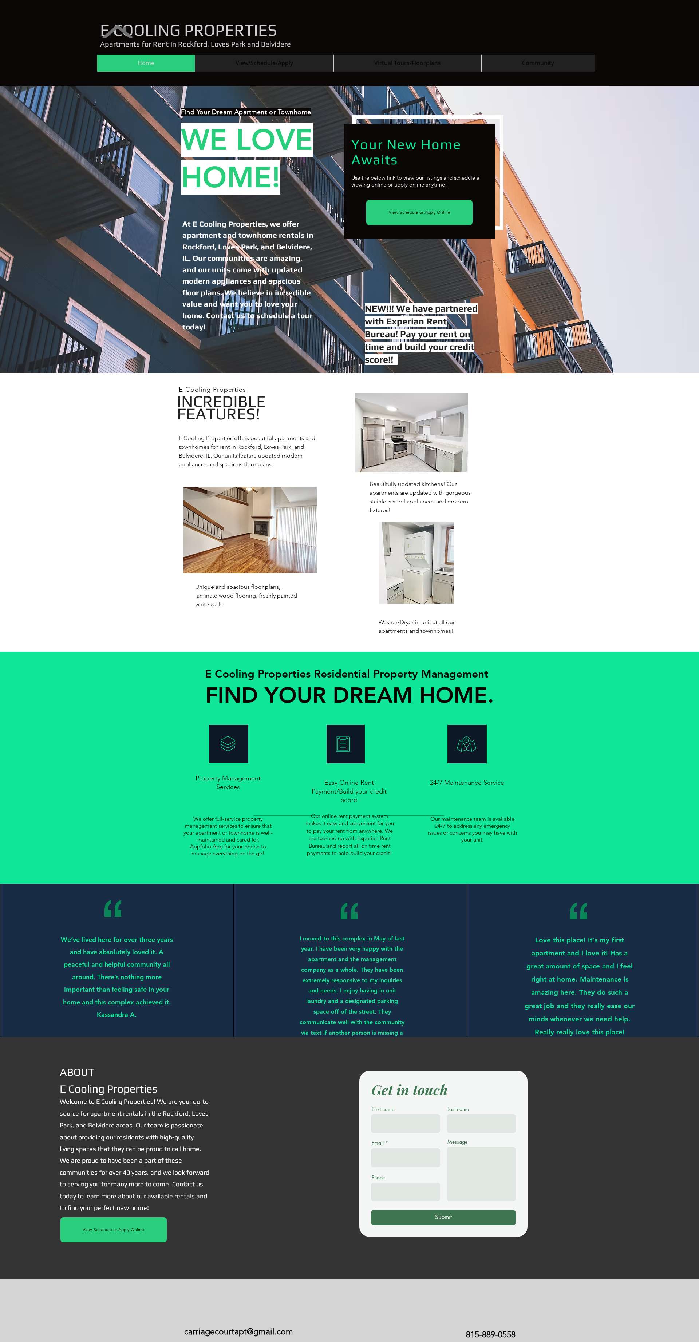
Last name (458, 1109)
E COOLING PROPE (167, 29)
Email (378, 1143)
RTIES (255, 29)
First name (383, 1109)
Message (457, 1142)
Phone (378, 1177)
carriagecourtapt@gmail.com (238, 1332)
